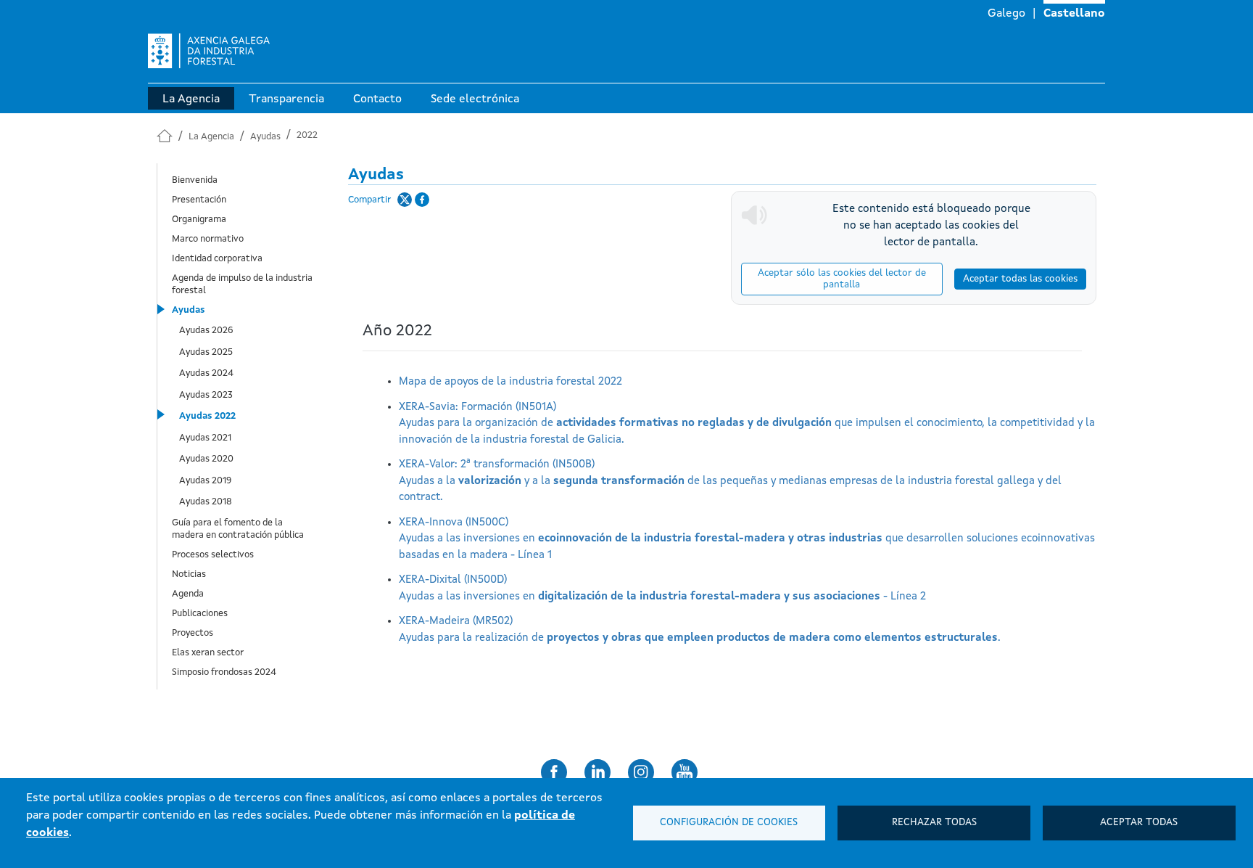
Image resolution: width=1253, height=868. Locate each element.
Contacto (377, 99)
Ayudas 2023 (206, 395)
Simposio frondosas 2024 (224, 672)
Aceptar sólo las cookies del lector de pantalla (842, 279)
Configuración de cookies (729, 822)
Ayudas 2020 (206, 459)
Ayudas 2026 (206, 330)
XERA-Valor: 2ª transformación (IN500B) (730, 481)
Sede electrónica (475, 99)
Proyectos (192, 633)
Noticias (189, 574)
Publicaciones (200, 613)
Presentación (199, 200)
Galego (1006, 14)
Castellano (1074, 14)
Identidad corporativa (217, 258)
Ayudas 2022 (207, 416)
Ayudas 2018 (205, 502)
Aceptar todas (1139, 822)
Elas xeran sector (208, 653)
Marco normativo (208, 239)
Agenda (188, 594)
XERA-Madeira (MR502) (700, 630)
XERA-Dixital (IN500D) (662, 588)
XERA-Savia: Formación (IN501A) (747, 424)
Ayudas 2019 (205, 481)
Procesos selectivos (213, 555)
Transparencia (286, 99)
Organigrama (199, 219)
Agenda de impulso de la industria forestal (242, 284)
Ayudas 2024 (206, 373)
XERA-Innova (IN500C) (747, 539)
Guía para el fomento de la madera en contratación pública (238, 529)
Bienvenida (195, 180)
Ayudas (265, 137)
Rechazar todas (934, 822)
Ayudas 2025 (206, 352)
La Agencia (191, 99)
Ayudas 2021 (205, 438)
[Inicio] (209, 56)
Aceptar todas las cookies (1020, 279)
